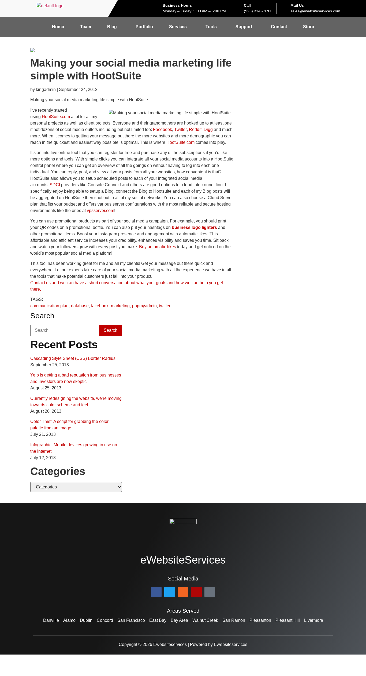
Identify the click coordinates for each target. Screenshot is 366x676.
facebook (100, 306)
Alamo (69, 620)
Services (178, 26)
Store (308, 26)
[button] (113, 27)
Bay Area (179, 620)
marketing (120, 306)
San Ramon (233, 620)
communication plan (49, 306)
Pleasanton (260, 620)
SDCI (55, 184)
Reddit (195, 129)
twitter (164, 306)
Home (58, 26)
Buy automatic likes (157, 246)
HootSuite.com (56, 116)
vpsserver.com (100, 210)
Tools (211, 26)
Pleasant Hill (287, 620)
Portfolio (144, 26)
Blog (112, 26)
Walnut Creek (205, 620)
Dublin (86, 620)
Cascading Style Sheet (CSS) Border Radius (72, 358)
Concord (105, 620)
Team (85, 26)
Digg (208, 129)
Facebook (162, 129)
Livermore (313, 620)
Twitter (180, 129)
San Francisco (131, 620)
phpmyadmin (144, 306)
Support (244, 26)
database (80, 306)
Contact (279, 26)
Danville (51, 620)
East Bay (157, 620)
